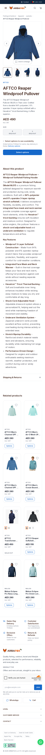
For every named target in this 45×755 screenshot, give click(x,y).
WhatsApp (14, 700)
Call (34, 700)
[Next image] (38, 43)
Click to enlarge (24, 62)
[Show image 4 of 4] (37, 72)
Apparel (21, 16)
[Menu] (5, 8)
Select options (22, 152)
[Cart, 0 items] (41, 8)
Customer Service (11, 715)
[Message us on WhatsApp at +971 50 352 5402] (41, 742)
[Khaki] (9, 527)
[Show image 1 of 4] (7, 72)
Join (38, 687)
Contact (7, 721)
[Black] (27, 527)
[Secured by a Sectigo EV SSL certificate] (9, 745)
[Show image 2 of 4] (17, 72)
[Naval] (6, 527)
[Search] (35, 8)
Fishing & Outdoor (9, 16)
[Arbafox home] (12, 650)
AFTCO (6, 82)
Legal (5, 709)
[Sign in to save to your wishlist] (16, 405)
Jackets (29, 16)
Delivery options (14, 146)
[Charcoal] (30, 527)
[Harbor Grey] (33, 527)
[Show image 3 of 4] (27, 72)
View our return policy (33, 639)
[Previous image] (6, 43)
